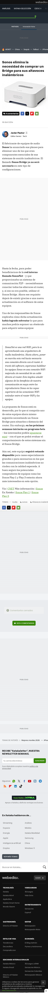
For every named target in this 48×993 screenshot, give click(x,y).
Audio (14, 502)
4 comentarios (12, 113)
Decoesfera (8, 946)
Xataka (6, 891)
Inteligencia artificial (12, 843)
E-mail (37, 113)
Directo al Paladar (10, 925)
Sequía (26, 49)
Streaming (7, 822)
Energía (6, 833)
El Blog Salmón (31, 942)
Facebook (22, 113)
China (17, 49)
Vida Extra (29, 895)
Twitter (27, 113)
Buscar (44, 867)
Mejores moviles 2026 (30, 740)
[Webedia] (41, 2)
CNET (11, 488)
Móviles (28, 828)
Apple (5, 838)
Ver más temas (10, 856)
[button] (19, 132)
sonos (24, 502)
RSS (5, 786)
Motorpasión (30, 925)
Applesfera (7, 899)
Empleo (6, 848)
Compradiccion (9, 950)
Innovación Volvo (29, 27)
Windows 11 (30, 848)
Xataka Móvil (8, 895)
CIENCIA (38, 8)
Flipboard (32, 113)
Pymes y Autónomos (33, 946)
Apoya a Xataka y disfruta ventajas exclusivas (24, 803)
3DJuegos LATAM (32, 963)
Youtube (29, 780)
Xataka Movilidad (32, 833)
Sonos (39, 488)
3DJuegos (29, 891)
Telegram (40, 780)
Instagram (35, 780)
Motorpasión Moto (32, 929)
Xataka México (9, 963)
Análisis (28, 822)
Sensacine (29, 908)
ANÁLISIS (6, 8)
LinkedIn (15, 786)
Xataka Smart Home (11, 903)
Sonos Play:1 (22, 492)
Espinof (28, 912)
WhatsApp (14, 780)
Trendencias (8, 942)
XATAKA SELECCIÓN (22, 8)
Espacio (6, 828)
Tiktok (21, 786)
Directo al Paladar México (10, 975)
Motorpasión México (33, 974)
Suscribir (39, 760)
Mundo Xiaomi (9, 906)
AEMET (8, 49)
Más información (9, 990)
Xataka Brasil (8, 967)
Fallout (36, 49)
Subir (38, 878)
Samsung (29, 838)
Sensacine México (32, 967)
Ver (25, 623)
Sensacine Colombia (33, 971)
